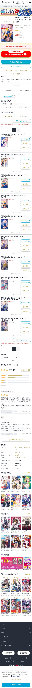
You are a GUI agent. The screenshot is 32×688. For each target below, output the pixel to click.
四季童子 (8, 595)
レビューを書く (18, 32)
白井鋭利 (29, 615)
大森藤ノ (13, 491)
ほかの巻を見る (17, 74)
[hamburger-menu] (30, 2)
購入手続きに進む (17, 62)
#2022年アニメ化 (6, 107)
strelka (28, 509)
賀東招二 (3, 595)
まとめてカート (22, 121)
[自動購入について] (15, 96)
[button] (21, 661)
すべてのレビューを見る (16, 440)
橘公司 (12, 532)
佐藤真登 (6, 357)
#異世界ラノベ (5, 104)
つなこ (16, 532)
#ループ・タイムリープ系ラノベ (22, 107)
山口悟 (12, 595)
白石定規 (3, 550)
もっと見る (17, 85)
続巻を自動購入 (8, 96)
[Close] (30, 668)
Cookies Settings (16, 679)
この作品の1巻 (7, 90)
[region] (16, 677)
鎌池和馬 (3, 491)
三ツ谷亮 (18, 509)
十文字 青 (24, 615)
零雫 (2, 532)
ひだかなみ (17, 595)
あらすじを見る (17, 151)
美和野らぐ (6, 532)
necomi (7, 550)
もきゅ (28, 595)
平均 (10, 370)
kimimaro (24, 595)
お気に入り (9, 70)
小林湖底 (24, 550)
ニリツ (15, 357)
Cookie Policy (15, 676)
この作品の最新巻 (24, 90)
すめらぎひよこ (15, 550)
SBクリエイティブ (20, 457)
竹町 (23, 532)
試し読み (24, 70)
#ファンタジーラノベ (18, 104)
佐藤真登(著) (18, 25)
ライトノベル (7, 21)
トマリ (26, 532)
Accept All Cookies (16, 684)
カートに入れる (17, 66)
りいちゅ (29, 550)
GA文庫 (21, 28)
